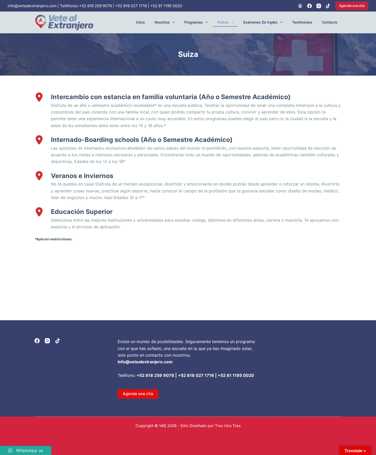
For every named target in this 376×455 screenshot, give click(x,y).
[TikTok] (328, 6)
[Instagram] (318, 6)
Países (223, 22)
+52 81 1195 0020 (166, 5)
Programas (193, 22)
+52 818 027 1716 (131, 5)
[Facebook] (309, 6)
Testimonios (302, 22)
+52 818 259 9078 (95, 5)
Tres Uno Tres (228, 425)
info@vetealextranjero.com (32, 5)
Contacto (329, 22)
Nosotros (162, 22)
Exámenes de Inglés (260, 22)
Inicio (140, 22)
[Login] (300, 6)
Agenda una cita (351, 6)
